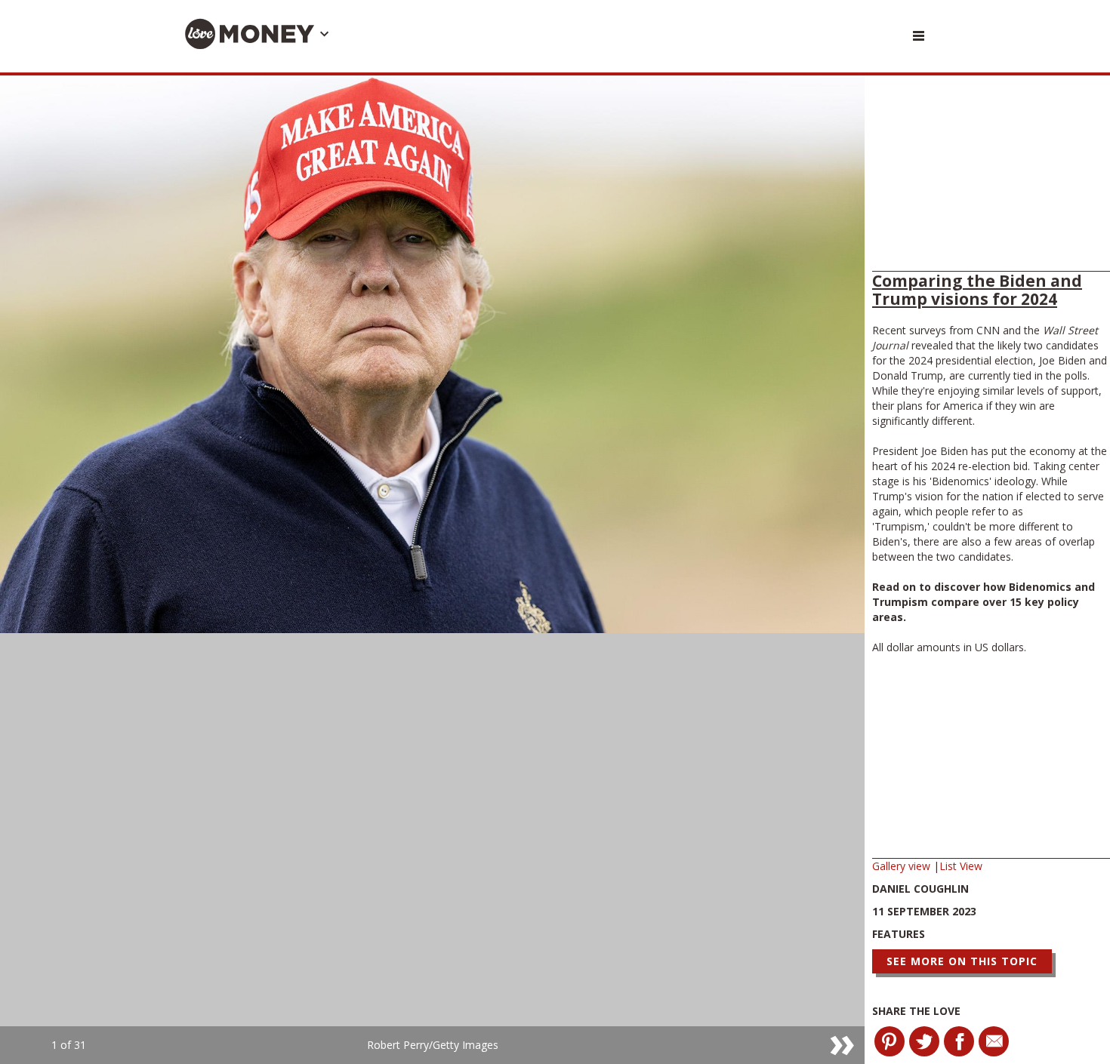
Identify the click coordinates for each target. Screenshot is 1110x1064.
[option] (432, 569)
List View (960, 866)
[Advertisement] (991, 177)
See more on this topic (962, 961)
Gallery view (902, 866)
